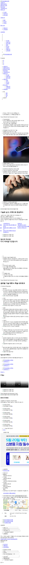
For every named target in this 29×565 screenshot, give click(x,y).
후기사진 (3, 25)
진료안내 (5, 13)
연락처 (4, 529)
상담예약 (3, 32)
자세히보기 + (6, 361)
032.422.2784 (6, 470)
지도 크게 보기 (25, 510)
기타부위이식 (4, 8)
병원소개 (3, 9)
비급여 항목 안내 (5, 539)
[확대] (27, 502)
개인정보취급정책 (13, 539)
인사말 (4, 12)
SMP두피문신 (4, 4)
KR (6, 93)
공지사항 (5, 15)
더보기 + (3, 372)
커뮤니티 (3, 17)
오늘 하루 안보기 (9, 428)
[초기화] (27, 507)
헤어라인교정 (4, 5)
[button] (15, 234)
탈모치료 (3, 6)
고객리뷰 (5, 29)
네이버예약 (6, 493)
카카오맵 (11, 521)
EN (6, 94)
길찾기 (20, 510)
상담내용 (5, 530)
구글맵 (9, 522)
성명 (4, 527)
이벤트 (4, 23)
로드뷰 (16, 510)
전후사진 (5, 28)
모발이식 (3, 2)
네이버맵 (11, 519)
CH (6, 95)
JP (6, 96)
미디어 (4, 21)
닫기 (4, 429)
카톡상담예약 (12, 493)
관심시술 (5, 554)
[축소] (27, 504)
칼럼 (4, 20)
